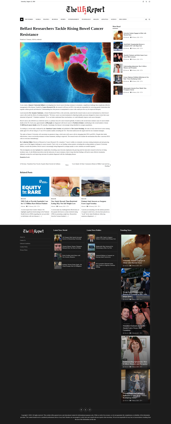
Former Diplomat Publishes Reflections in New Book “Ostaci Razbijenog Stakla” (135, 395)
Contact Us (23, 240)
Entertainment (73, 19)
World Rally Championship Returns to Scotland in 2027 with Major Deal (135, 294)
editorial (39, 39)
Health (96, 19)
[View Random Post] (146, 19)
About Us (22, 237)
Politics (46, 19)
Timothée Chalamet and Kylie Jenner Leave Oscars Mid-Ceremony (134, 328)
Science (113, 19)
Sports (63, 19)
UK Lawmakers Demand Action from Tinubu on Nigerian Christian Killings (105, 265)
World (38, 19)
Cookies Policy (24, 247)
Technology (86, 19)
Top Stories (29, 19)
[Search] (149, 19)
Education (123, 19)
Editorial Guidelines (25, 243)
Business (55, 19)
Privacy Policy (23, 250)
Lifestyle (104, 19)
